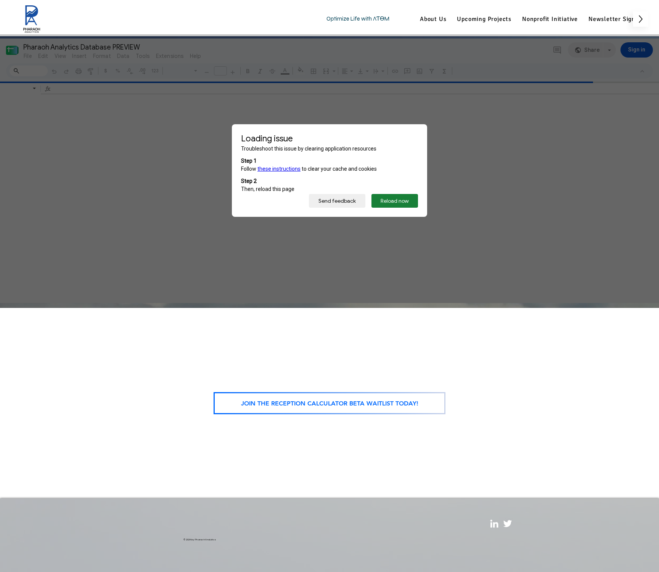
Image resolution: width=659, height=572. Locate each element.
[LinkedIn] (494, 523)
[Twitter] (507, 523)
